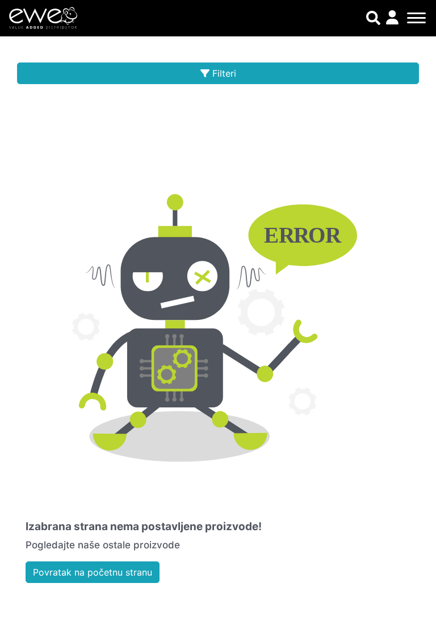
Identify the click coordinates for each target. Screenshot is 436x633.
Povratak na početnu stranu (92, 572)
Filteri (224, 73)
